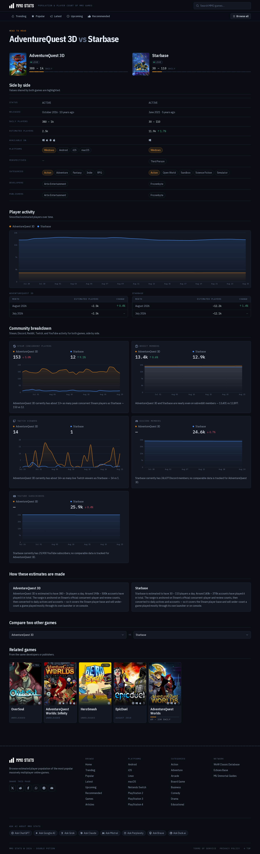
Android (63, 150)
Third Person (158, 161)
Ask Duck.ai (179, 833)
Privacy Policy (230, 848)
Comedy (175, 793)
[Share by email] (52, 788)
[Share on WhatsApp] (36, 788)
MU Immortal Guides (225, 776)
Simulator (222, 172)
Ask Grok (70, 833)
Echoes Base (221, 770)
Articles (89, 804)
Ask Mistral (112, 833)
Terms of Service (204, 848)
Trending (21, 16)
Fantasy (77, 172)
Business (176, 787)
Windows (49, 150)
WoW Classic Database (227, 764)
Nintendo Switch (137, 787)
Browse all (242, 16)
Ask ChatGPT (22, 833)
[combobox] (67, 634)
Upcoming (77, 16)
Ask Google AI (47, 833)
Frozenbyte (157, 184)
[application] (130, 259)
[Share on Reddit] (20, 788)
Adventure (62, 172)
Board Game (178, 781)
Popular (40, 16)
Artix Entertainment (55, 184)
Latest (58, 16)
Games (89, 798)
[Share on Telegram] (44, 788)
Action (47, 172)
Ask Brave (158, 833)
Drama (174, 798)
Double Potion (45, 848)
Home (88, 764)
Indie (89, 172)
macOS (85, 150)
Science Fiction (203, 172)
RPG (99, 172)
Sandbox (185, 172)
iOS (74, 150)
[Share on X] (12, 788)
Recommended (101, 16)
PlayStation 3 (135, 798)
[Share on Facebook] (28, 788)
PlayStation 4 (135, 804)
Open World (169, 172)
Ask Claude (90, 833)
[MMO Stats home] (21, 5)
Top (249, 848)
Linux (131, 776)
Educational (177, 804)
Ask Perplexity (135, 833)
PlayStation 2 (135, 793)
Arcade (175, 776)
